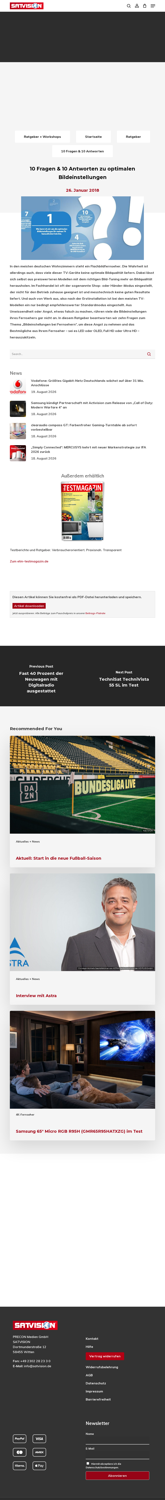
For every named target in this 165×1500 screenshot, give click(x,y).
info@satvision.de (37, 1366)
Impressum (94, 1391)
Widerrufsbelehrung (102, 1367)
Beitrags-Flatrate (95, 613)
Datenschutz (96, 1383)
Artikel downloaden (29, 606)
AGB (89, 1375)
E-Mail (90, 1448)
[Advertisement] (82, 99)
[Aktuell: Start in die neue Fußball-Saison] (82, 801)
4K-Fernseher (25, 1114)
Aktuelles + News (28, 841)
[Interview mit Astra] (82, 939)
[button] (153, 6)
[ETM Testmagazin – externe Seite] (82, 543)
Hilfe (89, 1347)
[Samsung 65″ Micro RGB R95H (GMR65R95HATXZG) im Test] (82, 1075)
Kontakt (92, 1339)
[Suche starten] (149, 354)
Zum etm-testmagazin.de (29, 561)
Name (90, 1434)
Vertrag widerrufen (105, 1356)
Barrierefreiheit (98, 1399)
